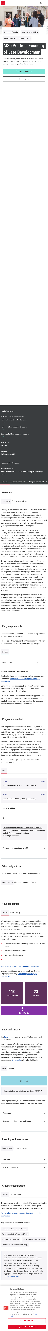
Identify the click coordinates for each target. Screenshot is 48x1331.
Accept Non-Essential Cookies (26, 1327)
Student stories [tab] (7, 882)
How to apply (24, 79)
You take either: (9, 808)
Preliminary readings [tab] (19, 501)
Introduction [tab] (6, 501)
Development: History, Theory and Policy (19, 799)
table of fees (9, 1037)
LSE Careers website (11, 1276)
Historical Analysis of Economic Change (19, 785)
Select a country (8, 662)
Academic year (5, 442)
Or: (4, 818)
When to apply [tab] (15, 913)
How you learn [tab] (7, 1148)
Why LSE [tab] (34, 882)
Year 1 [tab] (4, 771)
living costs (16, 1060)
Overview (5, 482)
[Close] (44, 1289)
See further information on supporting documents (20, 966)
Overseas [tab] (5, 652)
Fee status (7, 1113)
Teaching (6, 1159)
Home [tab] (4, 1068)
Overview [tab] (5, 913)
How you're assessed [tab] (21, 1148)
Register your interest (24, 71)
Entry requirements (19, 482)
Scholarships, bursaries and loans (17, 1121)
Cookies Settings (26, 1320)
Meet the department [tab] (22, 882)
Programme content (36, 482)
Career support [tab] (15, 1194)
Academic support (10, 1167)
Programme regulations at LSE (15, 848)
